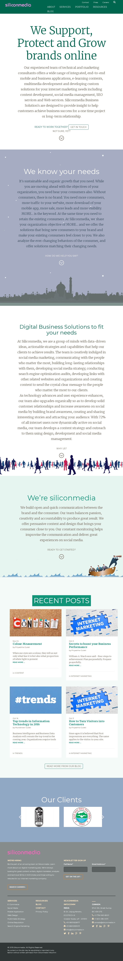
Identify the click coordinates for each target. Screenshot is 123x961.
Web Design (13, 915)
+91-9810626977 (73, 922)
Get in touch (78, 127)
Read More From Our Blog (64, 766)
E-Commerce (13, 904)
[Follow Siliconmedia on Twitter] (65, 933)
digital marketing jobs (31, 868)
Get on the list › (73, 877)
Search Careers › (17, 887)
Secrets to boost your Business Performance (90, 645)
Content (19, 673)
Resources (100, 7)
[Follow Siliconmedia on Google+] (76, 933)
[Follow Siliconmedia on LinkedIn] (72, 933)
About (51, 7)
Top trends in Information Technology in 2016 (31, 722)
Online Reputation (16, 922)
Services (65, 7)
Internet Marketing (81, 676)
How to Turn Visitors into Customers (86, 722)
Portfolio (81, 7)
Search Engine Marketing (18, 926)
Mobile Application (16, 911)
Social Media (13, 908)
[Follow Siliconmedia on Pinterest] (80, 933)
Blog (50, 11)
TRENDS (18, 753)
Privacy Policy (42, 911)
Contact (41, 908)
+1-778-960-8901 (101, 915)
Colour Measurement (27, 644)
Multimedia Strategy (16, 919)
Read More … (19, 662)
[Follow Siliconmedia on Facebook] (68, 933)
